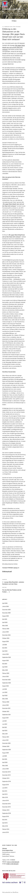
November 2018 (6, 807)
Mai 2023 (4, 663)
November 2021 (6, 708)
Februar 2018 (5, 829)
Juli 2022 (4, 689)
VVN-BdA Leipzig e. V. (13, 10)
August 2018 (5, 816)
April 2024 (4, 651)
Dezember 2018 (6, 803)
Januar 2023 (5, 676)
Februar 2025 (5, 628)
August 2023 (5, 660)
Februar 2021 (5, 737)
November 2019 (6, 775)
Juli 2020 (4, 756)
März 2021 (5, 733)
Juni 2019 (4, 788)
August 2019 (5, 784)
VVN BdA (18, 26)
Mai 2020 (4, 759)
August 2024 (5, 641)
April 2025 (4, 622)
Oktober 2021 (5, 711)
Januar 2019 (5, 800)
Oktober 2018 (5, 810)
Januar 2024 (5, 654)
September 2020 (6, 749)
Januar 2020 (5, 768)
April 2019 (4, 794)
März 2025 (5, 625)
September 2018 (6, 813)
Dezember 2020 (6, 743)
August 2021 (5, 718)
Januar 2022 (5, 705)
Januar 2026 (5, 606)
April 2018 (4, 823)
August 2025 (5, 616)
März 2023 (5, 670)
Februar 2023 (5, 673)
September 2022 (6, 683)
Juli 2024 (4, 644)
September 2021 (6, 714)
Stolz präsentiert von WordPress (10, 892)
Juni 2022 (4, 692)
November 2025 (6, 613)
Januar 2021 (5, 740)
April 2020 (4, 762)
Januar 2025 (5, 632)
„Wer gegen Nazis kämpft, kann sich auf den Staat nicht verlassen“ (13, 47)
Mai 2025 (4, 619)
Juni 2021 (4, 724)
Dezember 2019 (6, 772)
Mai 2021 (4, 727)
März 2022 (5, 698)
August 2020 (5, 753)
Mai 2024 (4, 648)
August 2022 (5, 686)
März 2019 (5, 797)
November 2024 (6, 635)
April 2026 (4, 603)
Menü (14, 21)
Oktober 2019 (5, 778)
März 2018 (5, 826)
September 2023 (6, 657)
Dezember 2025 (6, 609)
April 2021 (4, 730)
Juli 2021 (4, 721)
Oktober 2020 (5, 746)
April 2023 (4, 667)
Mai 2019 (4, 791)
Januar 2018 (5, 832)
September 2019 (6, 781)
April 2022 (4, 695)
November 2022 (6, 679)
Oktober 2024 (5, 638)
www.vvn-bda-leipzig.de (13, 862)
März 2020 (5, 765)
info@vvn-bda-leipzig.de (12, 863)
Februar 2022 (5, 702)
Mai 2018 (4, 819)
